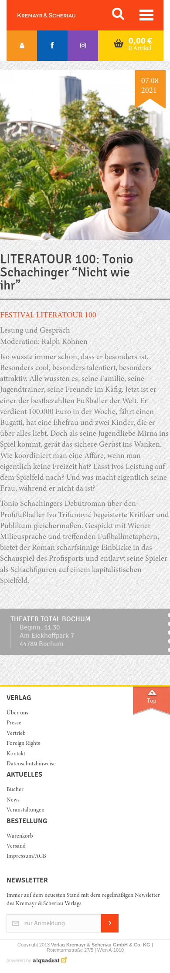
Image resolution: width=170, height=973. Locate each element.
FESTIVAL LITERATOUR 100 (48, 316)
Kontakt (16, 754)
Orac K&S (56, 15)
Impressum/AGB (26, 856)
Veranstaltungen (25, 810)
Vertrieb (16, 734)
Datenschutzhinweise (31, 764)
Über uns (17, 713)
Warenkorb (20, 836)
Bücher (15, 790)
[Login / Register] (22, 45)
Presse (14, 723)
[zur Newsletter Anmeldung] (110, 931)
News (13, 800)
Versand (16, 846)
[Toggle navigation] (146, 15)
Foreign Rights (23, 744)
